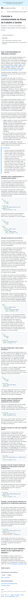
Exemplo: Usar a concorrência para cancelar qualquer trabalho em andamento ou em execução (12, 400)
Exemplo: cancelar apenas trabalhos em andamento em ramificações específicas (14, 502)
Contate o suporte (6, 585)
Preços (2, 596)
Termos (12, 594)
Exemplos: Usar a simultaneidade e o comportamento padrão (12, 177)
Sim (4, 575)
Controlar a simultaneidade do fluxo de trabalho (17, 11)
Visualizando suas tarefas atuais (19, 563)
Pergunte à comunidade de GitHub (9, 583)
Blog (17, 596)
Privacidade (17, 594)
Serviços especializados (10, 596)
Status (22, 594)
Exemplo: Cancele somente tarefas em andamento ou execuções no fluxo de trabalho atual (13, 466)
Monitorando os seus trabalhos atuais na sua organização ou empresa (13, 550)
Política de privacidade (5, 577)
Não (10, 575)
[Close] (24, 2)
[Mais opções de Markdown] (14, 35)
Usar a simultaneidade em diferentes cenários (11, 53)
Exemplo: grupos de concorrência (11, 238)
